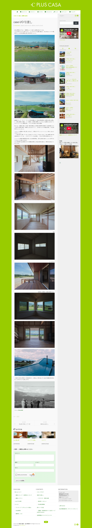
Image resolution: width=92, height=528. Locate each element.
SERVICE (32, 11)
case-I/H (44, 440)
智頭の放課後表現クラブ (71, 67)
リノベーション (69, 79)
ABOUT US (24, 11)
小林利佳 (67, 58)
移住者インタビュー (42, 501)
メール (37, 462)
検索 (76, 23)
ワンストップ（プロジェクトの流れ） (24, 507)
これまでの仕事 (18, 501)
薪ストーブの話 (40, 507)
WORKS (41, 11)
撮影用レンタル (19, 513)
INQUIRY (73, 11)
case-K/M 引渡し (32, 440)
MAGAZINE (49, 11)
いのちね (67, 52)
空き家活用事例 (41, 504)
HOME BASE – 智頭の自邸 (43, 498)
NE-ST (18, 416)
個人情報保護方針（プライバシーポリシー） (68, 508)
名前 (16, 462)
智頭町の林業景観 (70, 95)
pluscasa (17, 25)
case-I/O (16, 15)
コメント (17, 453)
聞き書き (68, 74)
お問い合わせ (62, 505)
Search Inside (63, 20)
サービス (17, 504)
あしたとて (68, 103)
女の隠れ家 (16, 440)
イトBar (68, 88)
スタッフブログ (40, 492)
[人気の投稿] (69, 48)
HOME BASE (62, 40)
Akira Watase (22, 525)
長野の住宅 (24, 15)
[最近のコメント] (75, 48)
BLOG (56, 11)
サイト (16, 467)
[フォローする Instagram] (75, 15)
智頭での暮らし (72, 58)
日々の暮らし (69, 115)
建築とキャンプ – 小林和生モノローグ (68, 135)
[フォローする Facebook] (77, 15)
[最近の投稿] (63, 48)
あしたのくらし (69, 60)
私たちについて (18, 492)
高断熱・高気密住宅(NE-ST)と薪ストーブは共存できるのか (46, 511)
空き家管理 (18, 510)
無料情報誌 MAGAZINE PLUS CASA (44, 515)
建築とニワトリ (69, 109)
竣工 (20, 15)
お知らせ (67, 65)
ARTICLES (63, 11)
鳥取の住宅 (74, 79)
